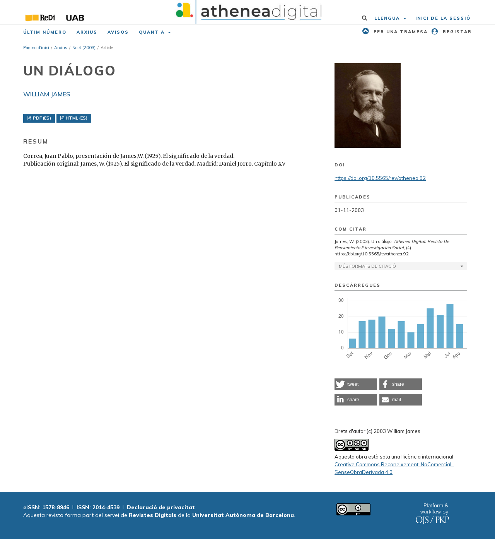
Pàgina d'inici (36, 48)
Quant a (153, 32)
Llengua (388, 18)
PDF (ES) (41, 118)
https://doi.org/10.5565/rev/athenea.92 (380, 178)
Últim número (45, 32)
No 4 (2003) (84, 48)
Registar (456, 31)
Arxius (87, 32)
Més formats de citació (367, 266)
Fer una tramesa (400, 31)
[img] (248, 12)
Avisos (118, 32)
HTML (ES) (76, 118)
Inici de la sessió (443, 18)
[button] (356, 384)
